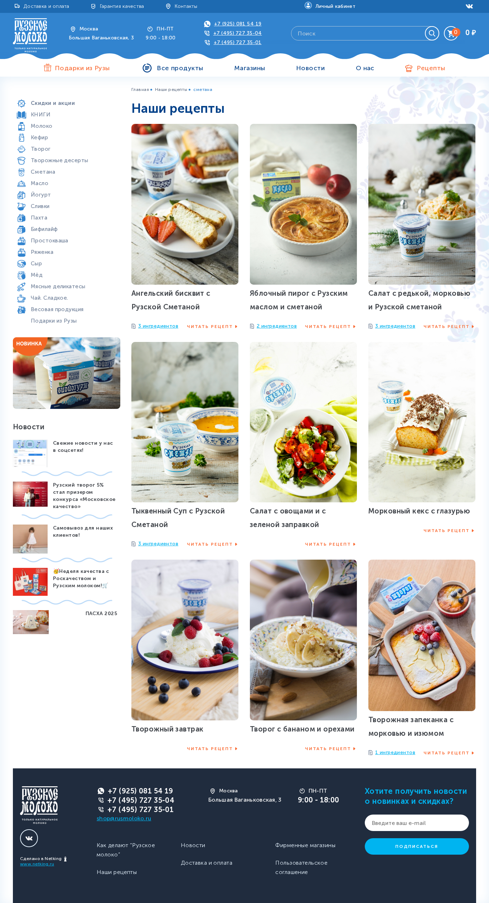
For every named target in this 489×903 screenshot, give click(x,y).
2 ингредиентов (277, 326)
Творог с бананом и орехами (302, 729)
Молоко (42, 126)
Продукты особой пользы (66, 91)
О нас (365, 68)
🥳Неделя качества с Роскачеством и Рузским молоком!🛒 (81, 578)
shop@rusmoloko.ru (124, 818)
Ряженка (42, 252)
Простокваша (49, 240)
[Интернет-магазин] (30, 35)
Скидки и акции (53, 103)
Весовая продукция (57, 309)
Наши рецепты (171, 89)
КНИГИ (40, 114)
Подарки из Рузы (54, 321)
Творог (41, 149)
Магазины (249, 68)
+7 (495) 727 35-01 (238, 42)
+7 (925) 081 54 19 (238, 24)
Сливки (40, 206)
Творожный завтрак (167, 729)
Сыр (36, 263)
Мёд (37, 275)
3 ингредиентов (158, 326)
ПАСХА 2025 (101, 613)
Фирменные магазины (305, 845)
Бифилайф (44, 229)
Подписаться (416, 846)
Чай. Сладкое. (49, 298)
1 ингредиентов (395, 752)
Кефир (39, 137)
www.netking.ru (37, 863)
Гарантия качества (122, 6)
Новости (310, 68)
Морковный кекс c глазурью (419, 511)
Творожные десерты (59, 160)
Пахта (39, 217)
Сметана (43, 172)
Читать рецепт (210, 326)
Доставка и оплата (46, 6)
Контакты (186, 6)
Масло (39, 183)
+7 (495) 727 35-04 (237, 33)
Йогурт (41, 195)
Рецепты (431, 68)
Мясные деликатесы (58, 286)
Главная (140, 89)
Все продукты (180, 68)
